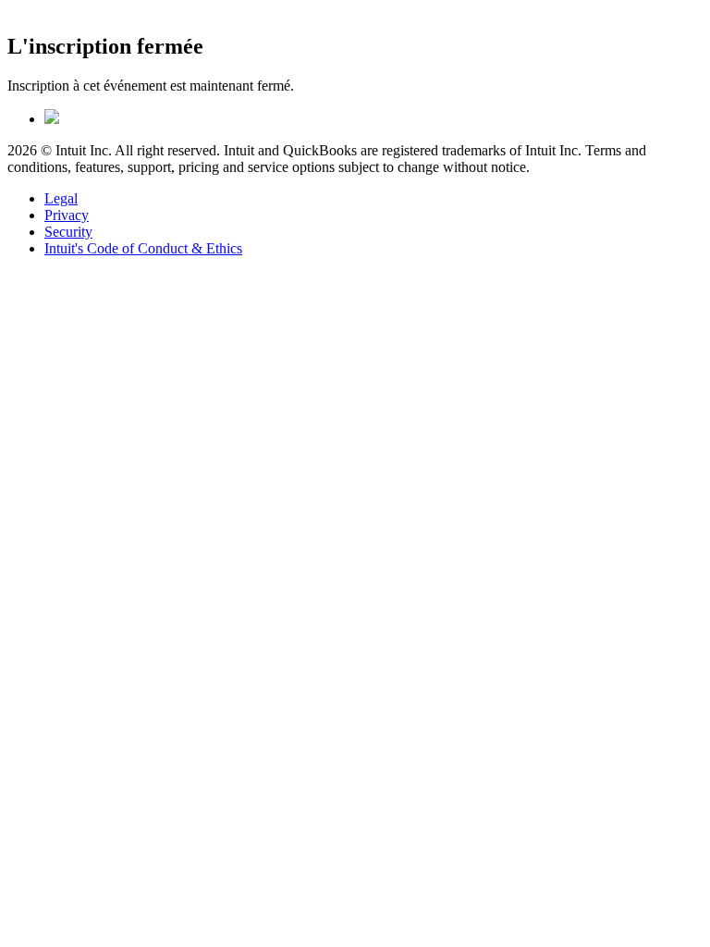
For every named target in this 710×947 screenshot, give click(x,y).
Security (68, 232)
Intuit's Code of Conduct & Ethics (143, 248)
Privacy (66, 215)
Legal (61, 198)
